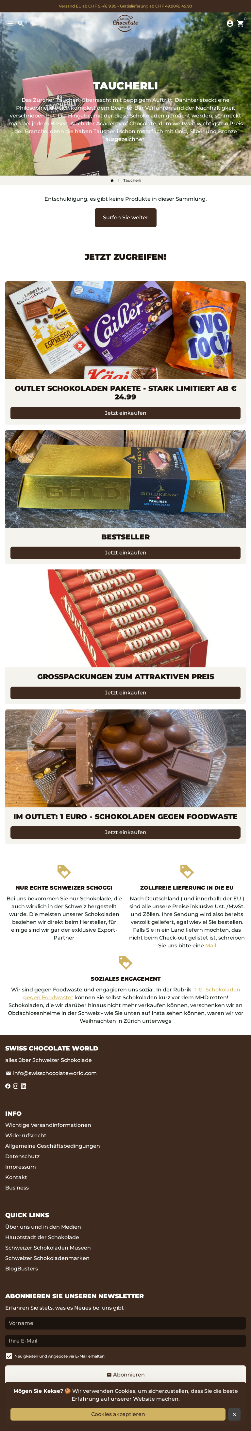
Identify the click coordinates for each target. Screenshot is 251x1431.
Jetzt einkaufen (125, 413)
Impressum (20, 1167)
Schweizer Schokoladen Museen (48, 1248)
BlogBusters (21, 1269)
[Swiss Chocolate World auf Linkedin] (23, 1086)
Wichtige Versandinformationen (48, 1125)
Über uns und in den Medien (43, 1227)
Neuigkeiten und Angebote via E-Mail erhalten (59, 1356)
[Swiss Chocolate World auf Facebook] (7, 1086)
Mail (210, 945)
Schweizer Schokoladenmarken (47, 1258)
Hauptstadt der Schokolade (42, 1237)
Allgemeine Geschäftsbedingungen (52, 1146)
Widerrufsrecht (25, 1135)
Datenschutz (22, 1156)
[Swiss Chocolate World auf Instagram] (15, 1086)
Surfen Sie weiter (125, 217)
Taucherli (132, 180)
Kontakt (16, 1177)
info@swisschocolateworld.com (51, 1073)
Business (17, 1188)
